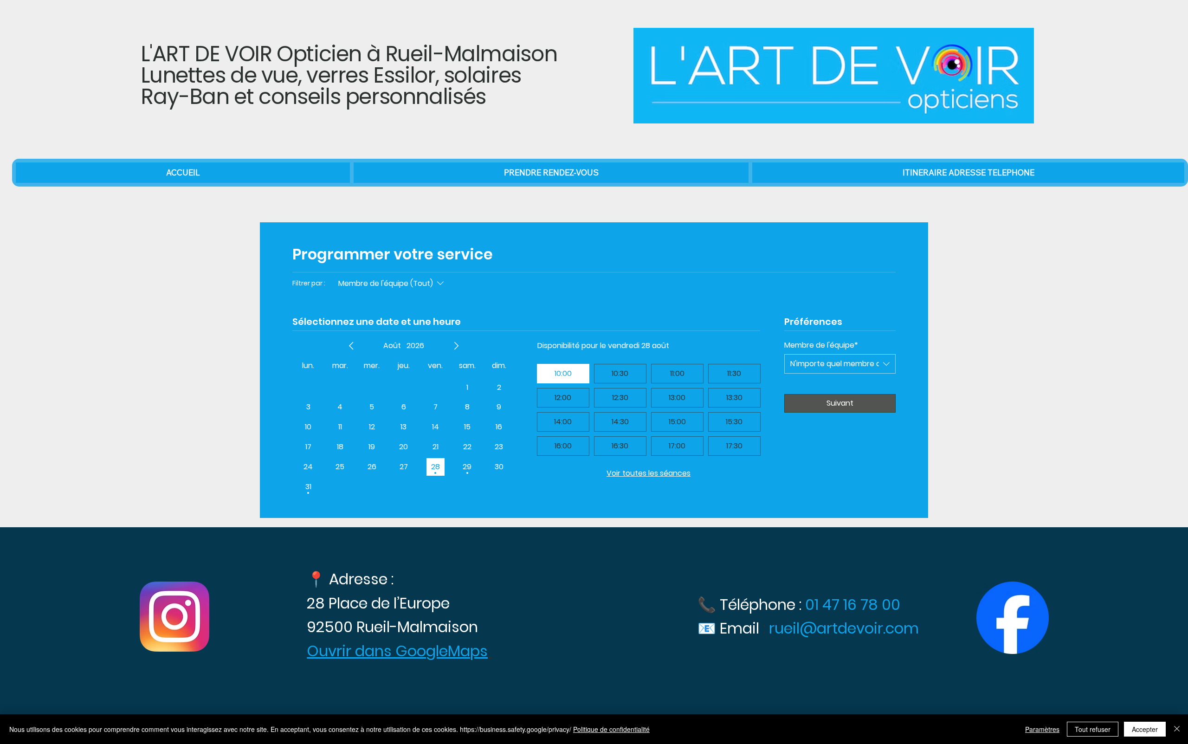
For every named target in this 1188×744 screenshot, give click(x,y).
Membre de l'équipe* (821, 345)
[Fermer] (1176, 729)
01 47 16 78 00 (854, 604)
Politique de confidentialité (611, 729)
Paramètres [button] (1042, 729)
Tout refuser (1093, 729)
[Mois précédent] (351, 345)
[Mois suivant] (456, 345)
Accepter (1145, 729)
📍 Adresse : (350, 579)
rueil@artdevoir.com (844, 628)
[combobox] (840, 364)
